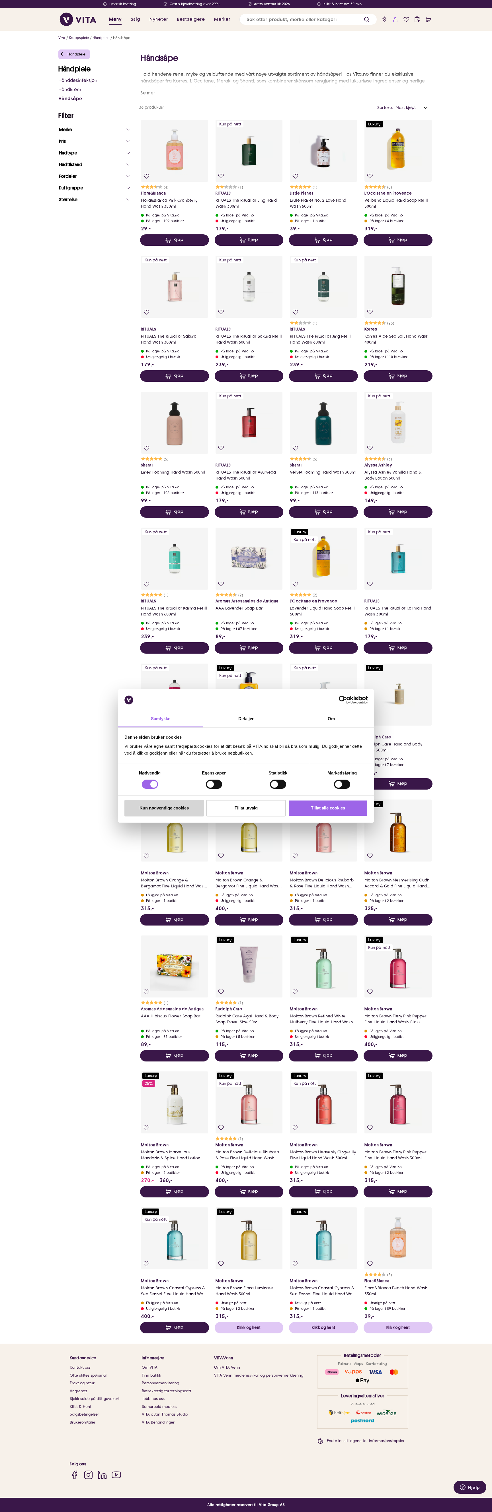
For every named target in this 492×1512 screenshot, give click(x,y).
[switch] (214, 784)
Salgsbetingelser (84, 1414)
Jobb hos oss (153, 1399)
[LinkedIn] (102, 1475)
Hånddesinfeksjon (77, 80)
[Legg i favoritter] (146, 176)
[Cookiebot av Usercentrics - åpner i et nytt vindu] (343, 700)
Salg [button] (135, 19)
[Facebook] (74, 1475)
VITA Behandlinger (158, 1422)
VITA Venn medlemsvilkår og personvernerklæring (258, 1375)
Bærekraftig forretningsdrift (166, 1391)
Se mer (147, 93)
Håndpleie (101, 38)
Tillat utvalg (246, 807)
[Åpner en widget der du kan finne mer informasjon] (470, 1488)
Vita (61, 38)
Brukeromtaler (82, 1422)
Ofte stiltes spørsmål (88, 1375)
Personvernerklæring (160, 1383)
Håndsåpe (121, 38)
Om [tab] (331, 718)
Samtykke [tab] (161, 718)
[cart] (428, 19)
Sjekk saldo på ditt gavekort (95, 1399)
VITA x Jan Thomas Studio (165, 1414)
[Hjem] (78, 19)
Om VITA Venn (227, 1367)
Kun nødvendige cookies (164, 807)
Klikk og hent (249, 1327)
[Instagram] (88, 1475)
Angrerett (78, 1391)
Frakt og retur (82, 1383)
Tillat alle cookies (328, 807)
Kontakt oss (80, 1367)
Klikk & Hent (80, 1406)
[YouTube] (116, 1475)
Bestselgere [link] (191, 19)
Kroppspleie (79, 38)
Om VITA (149, 1367)
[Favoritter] (406, 19)
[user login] (395, 19)
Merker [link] (222, 19)
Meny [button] (115, 19)
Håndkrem (69, 89)
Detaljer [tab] (246, 718)
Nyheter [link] (158, 19)
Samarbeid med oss (159, 1406)
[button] (367, 19)
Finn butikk (151, 1375)
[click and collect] (417, 19)
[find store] (384, 19)
